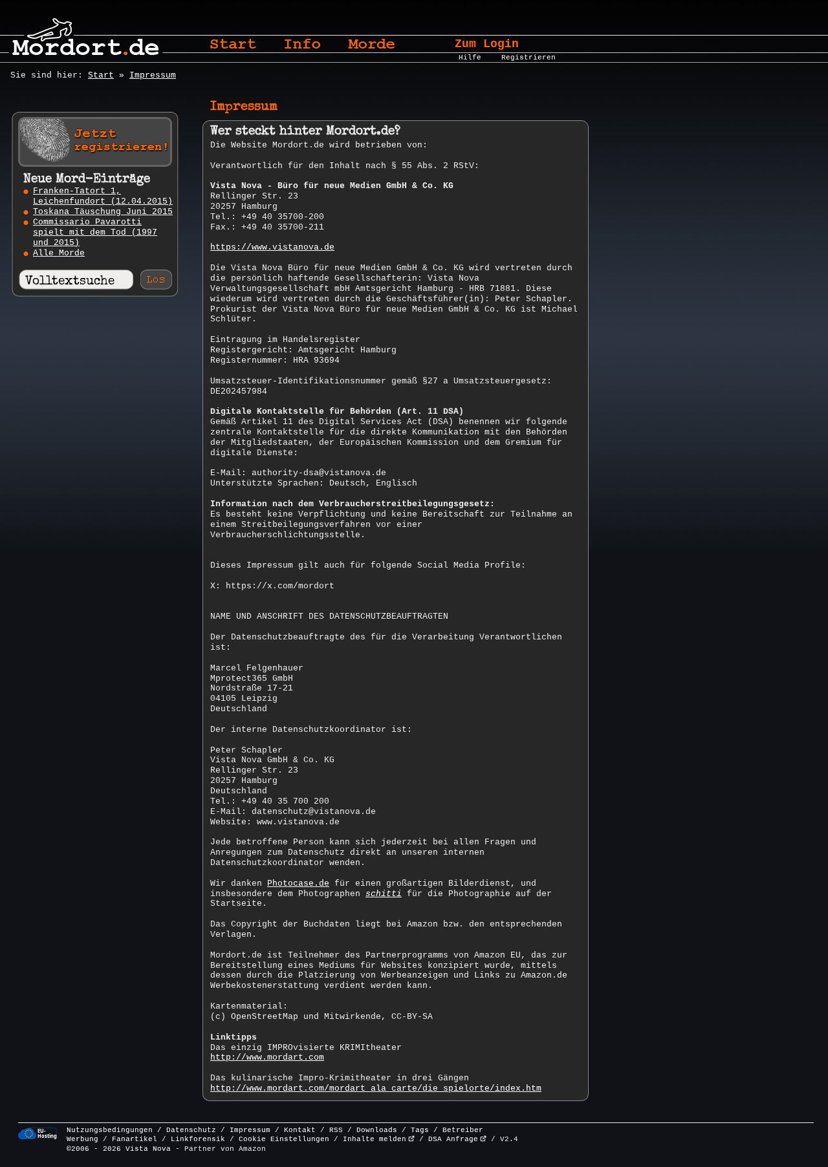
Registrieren (528, 57)
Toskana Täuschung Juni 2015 (103, 212)
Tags (420, 1130)
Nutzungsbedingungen (110, 1130)
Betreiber (462, 1130)
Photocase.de (298, 883)
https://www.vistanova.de (272, 247)
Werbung (82, 1139)
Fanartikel (134, 1139)
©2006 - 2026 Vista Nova (119, 1149)
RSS (336, 1130)
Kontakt (300, 1130)
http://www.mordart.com (267, 1057)
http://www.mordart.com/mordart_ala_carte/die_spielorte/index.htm (375, 1088)
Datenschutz (191, 1130)
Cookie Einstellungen (284, 1139)
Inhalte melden (374, 1139)
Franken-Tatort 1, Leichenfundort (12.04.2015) (103, 196)
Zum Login (487, 43)
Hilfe (470, 57)
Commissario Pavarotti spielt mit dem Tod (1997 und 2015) (95, 232)
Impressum (152, 75)
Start (101, 75)
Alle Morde (59, 253)
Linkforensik (198, 1139)
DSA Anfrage (453, 1139)
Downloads (376, 1130)
